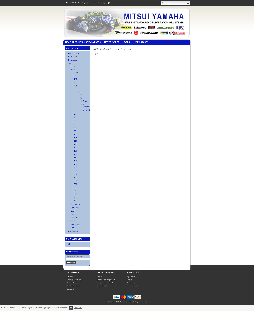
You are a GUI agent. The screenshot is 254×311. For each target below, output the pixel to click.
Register (85, 3)
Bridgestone (75, 204)
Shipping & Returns (74, 280)
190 (75, 164)
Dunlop (73, 211)
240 (75, 174)
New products (102, 286)
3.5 (75, 114)
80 (75, 128)
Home (94, 49)
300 (75, 187)
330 (75, 191)
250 (75, 177)
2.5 (75, 76)
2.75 (75, 79)
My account (131, 277)
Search (99, 277)
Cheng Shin (75, 224)
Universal (86, 110)
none (76, 72)
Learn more (78, 308)
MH (75, 194)
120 (75, 141)
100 (75, 134)
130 (75, 144)
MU (75, 201)
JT (69, 244)
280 (75, 184)
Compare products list (105, 283)
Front (85, 101)
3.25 (75, 86)
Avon (73, 69)
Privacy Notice (72, 283)
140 (75, 148)
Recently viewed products (106, 280)
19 (81, 98)
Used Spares (141, 42)
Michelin (74, 218)
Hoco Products (74, 42)
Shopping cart (132, 286)
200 (75, 167)
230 (75, 171)
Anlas (73, 66)
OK (70, 308)
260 (75, 181)
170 (75, 158)
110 (75, 138)
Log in (93, 3)
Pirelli (73, 221)
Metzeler (74, 214)
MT (75, 197)
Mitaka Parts (93, 42)
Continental (75, 208)
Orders (129, 280)
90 (75, 131)
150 (75, 151)
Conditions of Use (73, 286)
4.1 (75, 121)
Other (73, 227)
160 (75, 154)
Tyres (127, 42)
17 (81, 95)
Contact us (70, 289)
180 (75, 161)
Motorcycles (111, 42)
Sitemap (70, 277)
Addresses (131, 283)
